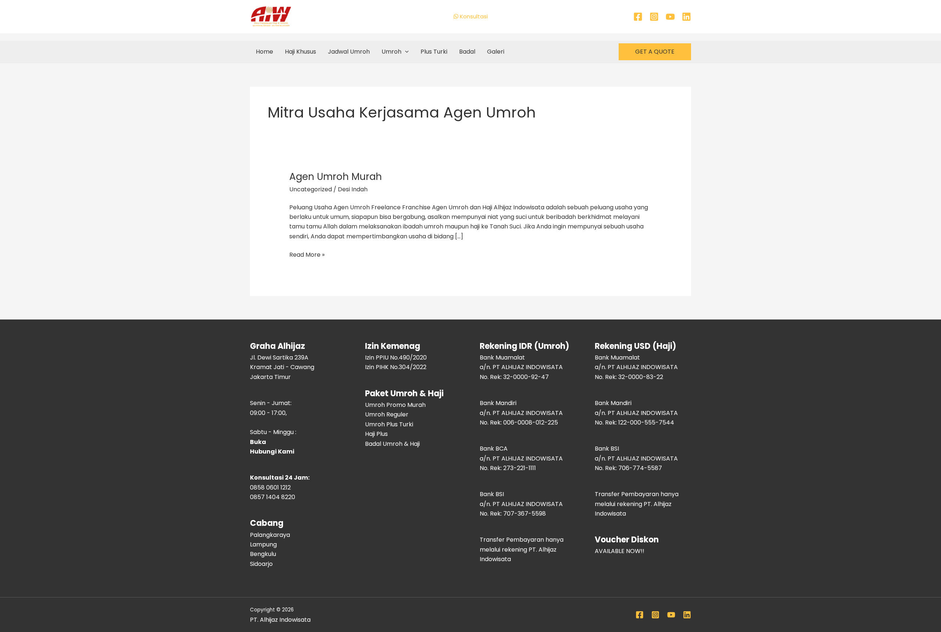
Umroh (391, 51)
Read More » (307, 254)
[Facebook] (638, 16)
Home (264, 51)
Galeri (495, 51)
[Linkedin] (686, 16)
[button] (405, 52)
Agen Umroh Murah (335, 176)
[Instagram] (654, 16)
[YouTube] (670, 16)
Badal (467, 51)
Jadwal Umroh (349, 51)
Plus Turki (434, 51)
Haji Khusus (300, 51)
